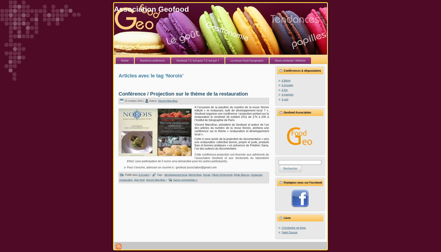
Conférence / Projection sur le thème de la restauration (183, 94)
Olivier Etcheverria (222, 174)
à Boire (286, 80)
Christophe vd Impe (294, 227)
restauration (126, 179)
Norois (206, 174)
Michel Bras (195, 174)
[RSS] (119, 246)
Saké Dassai (289, 232)
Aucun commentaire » (185, 179)
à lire (285, 90)
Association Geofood (151, 9)
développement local (175, 174)
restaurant (256, 174)
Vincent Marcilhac (168, 100)
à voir (285, 99)
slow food (139, 179)
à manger (288, 94)
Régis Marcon (241, 174)
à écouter (144, 174)
